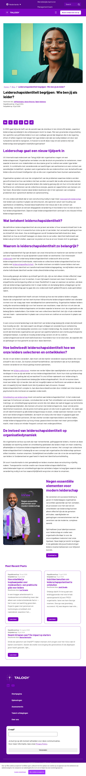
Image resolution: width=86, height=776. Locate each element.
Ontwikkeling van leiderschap (15, 397)
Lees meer (13, 619)
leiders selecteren (21, 370)
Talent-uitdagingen (20, 713)
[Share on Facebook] (16, 122)
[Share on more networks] (31, 122)
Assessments (17, 706)
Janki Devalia (63, 587)
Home (6, 87)
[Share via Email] (26, 122)
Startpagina (17, 694)
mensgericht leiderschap (70, 199)
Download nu (52, 555)
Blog (13, 87)
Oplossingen (17, 700)
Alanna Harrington (25, 637)
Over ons (15, 719)
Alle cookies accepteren (36, 772)
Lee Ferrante (24, 590)
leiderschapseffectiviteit (23, 264)
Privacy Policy (41, 744)
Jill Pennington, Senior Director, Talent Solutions (30, 102)
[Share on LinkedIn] (5, 122)
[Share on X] (10, 122)
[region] (43, 769)
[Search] (79, 4)
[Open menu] (56, 13)
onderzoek (7, 258)
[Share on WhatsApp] (21, 122)
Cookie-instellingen (20, 772)
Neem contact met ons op (70, 12)
